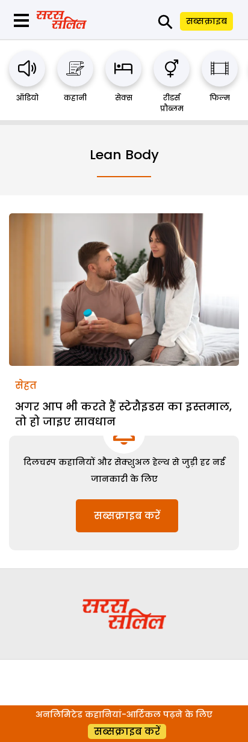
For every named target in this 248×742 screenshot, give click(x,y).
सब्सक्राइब (206, 21)
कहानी (75, 98)
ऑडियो (27, 98)
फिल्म (219, 98)
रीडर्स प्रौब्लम (172, 103)
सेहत (26, 385)
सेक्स (123, 98)
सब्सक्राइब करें (127, 516)
